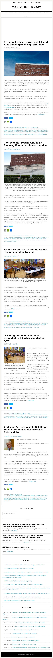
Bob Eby (18, 323)
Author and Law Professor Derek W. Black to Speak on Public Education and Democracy (26, 593)
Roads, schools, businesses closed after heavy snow (25, 640)
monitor (9, 133)
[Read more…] (41, 114)
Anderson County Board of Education (26, 495)
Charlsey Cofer (37, 130)
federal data (13, 131)
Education (12, 127)
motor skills (10, 499)
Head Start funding (24, 498)
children (28, 496)
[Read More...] (14, 530)
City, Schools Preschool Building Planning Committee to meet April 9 (25, 144)
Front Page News (23, 127)
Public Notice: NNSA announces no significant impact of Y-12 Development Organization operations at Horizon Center (22, 536)
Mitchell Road (13, 324)
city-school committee (37, 237)
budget (39, 414)
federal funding (20, 131)
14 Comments (19, 436)
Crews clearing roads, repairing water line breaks (26, 630)
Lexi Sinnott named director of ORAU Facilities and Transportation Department (24, 565)
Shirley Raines (12, 241)
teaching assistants (42, 417)
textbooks (16, 418)
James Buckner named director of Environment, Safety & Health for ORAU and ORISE (26, 572)
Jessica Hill (14, 238)
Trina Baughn (23, 327)
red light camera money (41, 134)
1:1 (19, 414)
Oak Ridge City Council (36, 324)
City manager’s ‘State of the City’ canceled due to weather (30, 623)
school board (7, 501)
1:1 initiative (22, 414)
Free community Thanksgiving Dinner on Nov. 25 (24, 644)
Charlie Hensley (24, 323)
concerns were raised (9, 107)
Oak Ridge (15, 499)
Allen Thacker (13, 237)
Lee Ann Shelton (18, 239)
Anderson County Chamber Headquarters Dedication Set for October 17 (22, 597)
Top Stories (35, 127)
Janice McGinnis (7, 238)
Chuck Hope (38, 323)
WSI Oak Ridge (36, 327)
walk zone (28, 418)
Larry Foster (40, 498)
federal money (27, 131)
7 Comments (15, 344)
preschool (33, 134)
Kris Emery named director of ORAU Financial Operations (19, 568)
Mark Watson (25, 239)
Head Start (33, 131)
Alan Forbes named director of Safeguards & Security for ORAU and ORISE (23, 584)
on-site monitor (26, 134)
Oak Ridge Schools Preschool (41, 133)
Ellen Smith (45, 237)
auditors (9, 496)
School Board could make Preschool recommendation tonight (25, 250)
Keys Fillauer (11, 239)
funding (45, 496)
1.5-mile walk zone (14, 414)
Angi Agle (28, 414)
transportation (22, 418)
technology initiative (9, 418)
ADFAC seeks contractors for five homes (16, 547)
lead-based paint (40, 131)
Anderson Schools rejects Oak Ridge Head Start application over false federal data (25, 430)
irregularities (33, 498)
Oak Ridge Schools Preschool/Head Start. (13, 134)
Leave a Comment (16, 48)
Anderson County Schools (10, 130)
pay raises (19, 417)
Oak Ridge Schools (13, 325)
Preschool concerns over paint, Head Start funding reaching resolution (26, 43)
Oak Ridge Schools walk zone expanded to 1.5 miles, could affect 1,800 (24, 338)
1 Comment (15, 256)
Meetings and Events (29, 235)
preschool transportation (27, 417)
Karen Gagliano (18, 416)
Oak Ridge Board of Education (17, 133)
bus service (44, 414)
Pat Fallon (44, 239)
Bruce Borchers (20, 237)
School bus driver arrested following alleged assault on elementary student (31, 647)
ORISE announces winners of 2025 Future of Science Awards (19, 600)
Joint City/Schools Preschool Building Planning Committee (30, 238)
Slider (31, 127)
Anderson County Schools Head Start (24, 130)
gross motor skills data (9, 498)
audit (5, 496)
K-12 (28, 127)
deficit (12, 416)
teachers (36, 417)
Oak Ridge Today (26, 7)
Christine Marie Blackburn (37, 496)
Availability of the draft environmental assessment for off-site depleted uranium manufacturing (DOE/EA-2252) (23, 525)
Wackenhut (29, 327)
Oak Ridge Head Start (22, 499)
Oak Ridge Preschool (29, 133)
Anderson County (14, 495)
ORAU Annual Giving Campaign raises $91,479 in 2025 (18, 581)
